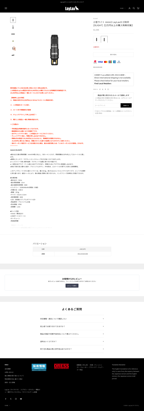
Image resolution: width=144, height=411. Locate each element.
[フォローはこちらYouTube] (21, 399)
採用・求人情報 (10, 382)
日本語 (121, 8)
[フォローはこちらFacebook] (6, 399)
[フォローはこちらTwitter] (11, 399)
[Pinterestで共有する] (105, 89)
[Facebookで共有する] (100, 89)
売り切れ (113, 55)
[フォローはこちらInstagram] (16, 399)
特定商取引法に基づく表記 (13, 379)
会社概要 (8, 369)
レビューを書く (72, 286)
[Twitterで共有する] (102, 89)
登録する (126, 105)
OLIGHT (95, 18)
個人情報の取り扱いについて (14, 376)
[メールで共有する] (108, 89)
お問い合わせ (9, 372)
